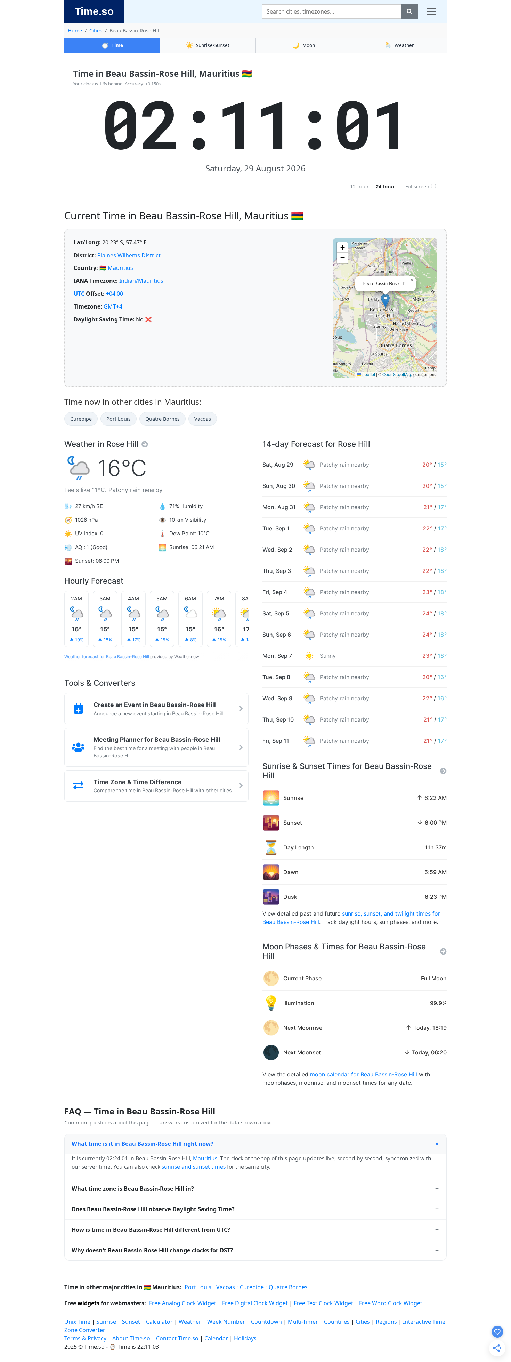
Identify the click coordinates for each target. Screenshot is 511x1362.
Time (112, 45)
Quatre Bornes (162, 418)
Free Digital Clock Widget (255, 1303)
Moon (303, 45)
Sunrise (106, 1321)
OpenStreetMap (397, 374)
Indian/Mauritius (141, 281)
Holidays (245, 1338)
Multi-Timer (303, 1321)
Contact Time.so (177, 1338)
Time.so (94, 11)
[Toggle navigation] (431, 11)
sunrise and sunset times (194, 1166)
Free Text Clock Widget (323, 1303)
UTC (79, 293)
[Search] (409, 11)
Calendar (216, 1338)
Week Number (226, 1321)
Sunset (131, 1321)
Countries (337, 1321)
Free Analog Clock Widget (182, 1303)
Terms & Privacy (85, 1338)
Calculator (159, 1321)
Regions (386, 1321)
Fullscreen (420, 186)
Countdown (266, 1321)
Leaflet (368, 374)
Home (75, 30)
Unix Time (77, 1321)
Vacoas (202, 418)
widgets (88, 1303)
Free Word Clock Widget (390, 1303)
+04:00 (114, 293)
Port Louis (118, 418)
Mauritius (120, 268)
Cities (95, 30)
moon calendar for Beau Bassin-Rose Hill (363, 1074)
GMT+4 (113, 306)
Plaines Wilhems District (129, 255)
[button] (385, 301)
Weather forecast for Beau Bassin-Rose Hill (106, 656)
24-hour (385, 186)
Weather (399, 45)
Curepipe (81, 418)
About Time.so (131, 1338)
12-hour (359, 186)
